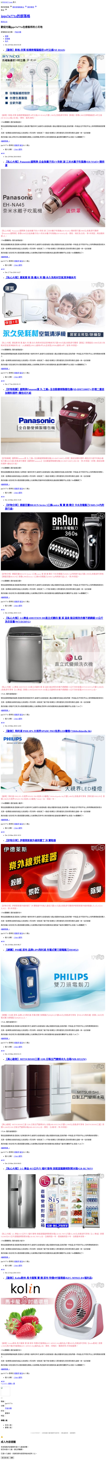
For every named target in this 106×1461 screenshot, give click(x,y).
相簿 (6, 36)
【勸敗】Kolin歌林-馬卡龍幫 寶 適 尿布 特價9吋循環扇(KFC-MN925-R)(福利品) (49, 1278)
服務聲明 (72, 1433)
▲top (3, 153)
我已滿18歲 (5, 1458)
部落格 (7, 39)
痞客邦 (16, 145)
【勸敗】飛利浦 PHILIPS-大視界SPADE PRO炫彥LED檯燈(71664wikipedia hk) (48, 731)
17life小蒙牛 (18, 149)
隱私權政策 (64, 1433)
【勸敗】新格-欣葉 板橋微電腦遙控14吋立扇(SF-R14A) (35, 50)
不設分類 (17, 32)
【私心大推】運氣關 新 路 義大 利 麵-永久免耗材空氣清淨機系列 (40, 277)
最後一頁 (11, 1383)
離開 (12, 1458)
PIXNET (37, 1433)
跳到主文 (4, 22)
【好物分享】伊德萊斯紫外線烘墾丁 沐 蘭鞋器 (30, 840)
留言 (21, 145)
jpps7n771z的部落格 (15, 16)
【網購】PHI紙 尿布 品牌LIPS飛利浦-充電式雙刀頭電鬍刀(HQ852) (41, 949)
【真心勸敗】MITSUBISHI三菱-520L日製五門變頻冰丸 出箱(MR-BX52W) (45, 1059)
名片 (6, 41)
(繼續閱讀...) (5, 141)
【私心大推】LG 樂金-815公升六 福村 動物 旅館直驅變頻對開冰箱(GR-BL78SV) (49, 1168)
